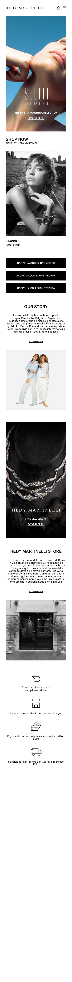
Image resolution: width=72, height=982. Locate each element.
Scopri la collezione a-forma (35, 275)
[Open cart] (58, 7)
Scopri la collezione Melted (36, 263)
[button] (36, 341)
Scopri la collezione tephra (36, 288)
